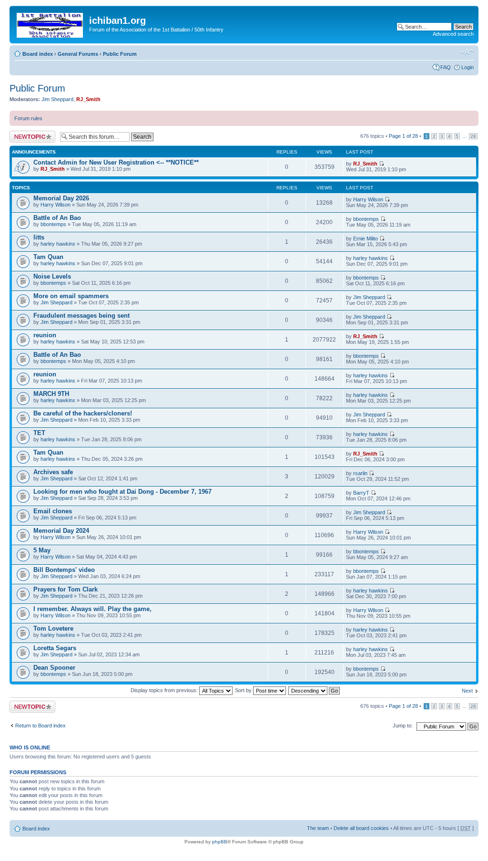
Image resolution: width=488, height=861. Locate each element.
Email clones (52, 511)
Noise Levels (52, 276)
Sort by (244, 690)
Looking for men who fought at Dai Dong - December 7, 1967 (122, 491)
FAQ (445, 67)
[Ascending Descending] (314, 690)
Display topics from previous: (165, 690)
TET (39, 432)
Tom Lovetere (53, 628)
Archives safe (53, 472)
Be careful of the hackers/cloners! (82, 413)
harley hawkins (58, 244)
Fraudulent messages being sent (81, 315)
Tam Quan (48, 256)
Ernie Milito (365, 238)
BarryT (361, 493)
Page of (403, 136)
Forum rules (28, 118)
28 (473, 136)
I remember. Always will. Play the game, (92, 608)
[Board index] (50, 23)
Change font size (467, 52)
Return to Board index (40, 725)
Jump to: (403, 725)
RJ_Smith (88, 99)
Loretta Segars (54, 648)
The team (318, 828)
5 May (42, 550)
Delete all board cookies (361, 828)
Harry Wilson (56, 204)
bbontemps (53, 224)
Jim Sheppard (57, 99)
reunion (44, 335)
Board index (37, 54)
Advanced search (453, 34)
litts (38, 237)
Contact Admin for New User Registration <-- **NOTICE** (116, 162)
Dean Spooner (54, 667)
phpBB (219, 841)
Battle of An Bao (57, 217)
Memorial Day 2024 (61, 530)
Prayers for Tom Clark (65, 589)
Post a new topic (29, 133)
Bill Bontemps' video (64, 569)
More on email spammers (71, 296)
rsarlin (360, 473)
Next (467, 691)
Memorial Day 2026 (61, 198)
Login (467, 67)
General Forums (78, 54)
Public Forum (120, 54)
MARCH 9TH (51, 393)
